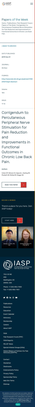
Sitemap (6, 384)
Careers (6, 325)
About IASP (7, 328)
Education (7, 311)
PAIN (5, 333)
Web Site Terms (8, 381)
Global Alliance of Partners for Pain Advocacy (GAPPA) (15, 352)
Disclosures (7, 366)
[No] (33, 399)
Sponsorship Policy (10, 377)
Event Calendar (8, 314)
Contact (6, 359)
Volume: (4, 89)
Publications (7, 304)
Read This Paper (11, 185)
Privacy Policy (8, 374)
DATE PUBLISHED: (8, 54)
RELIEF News (8, 344)
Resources (7, 307)
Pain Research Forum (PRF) (13, 337)
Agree (18, 404)
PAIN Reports (8, 340)
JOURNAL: (5, 65)
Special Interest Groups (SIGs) (14, 347)
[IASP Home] (7, 4)
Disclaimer (7, 363)
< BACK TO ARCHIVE (9, 46)
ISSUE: (4, 100)
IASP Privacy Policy (24, 400)
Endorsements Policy (11, 370)
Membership (7, 321)
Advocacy (7, 318)
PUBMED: (5, 76)
